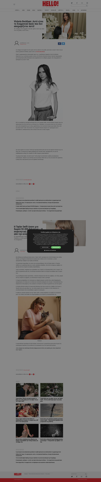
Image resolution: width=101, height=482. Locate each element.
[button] (50, 250)
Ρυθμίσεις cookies (54, 244)
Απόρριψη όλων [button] (45, 247)
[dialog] (50, 241)
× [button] (72, 230)
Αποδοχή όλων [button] (56, 247)
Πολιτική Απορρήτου (61, 244)
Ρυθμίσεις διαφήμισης (52, 243)
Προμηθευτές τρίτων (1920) (49, 238)
